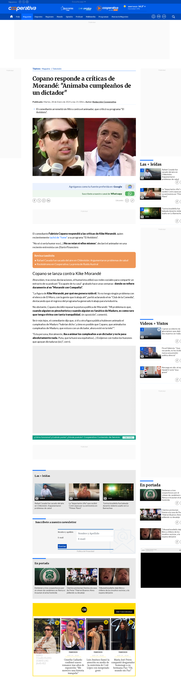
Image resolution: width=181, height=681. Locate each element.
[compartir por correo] (127, 201)
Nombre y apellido (65, 532)
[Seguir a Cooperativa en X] (23, 2)
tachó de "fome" (58, 237)
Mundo (60, 17)
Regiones (50, 17)
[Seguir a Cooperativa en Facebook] (20, 2)
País (18, 17)
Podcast (79, 17)
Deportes (38, 17)
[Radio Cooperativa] (107, 8)
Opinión (69, 17)
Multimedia (90, 17)
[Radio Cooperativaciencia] (85, 8)
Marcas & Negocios (120, 17)
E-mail (60, 538)
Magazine (27, 17)
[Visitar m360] (159, 19)
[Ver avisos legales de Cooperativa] (153, 19)
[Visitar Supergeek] (164, 19)
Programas (103, 17)
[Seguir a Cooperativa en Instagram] (27, 2)
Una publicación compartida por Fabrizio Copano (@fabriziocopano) (70, 397)
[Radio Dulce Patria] (67, 8)
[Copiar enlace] (132, 201)
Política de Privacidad (85, 551)
